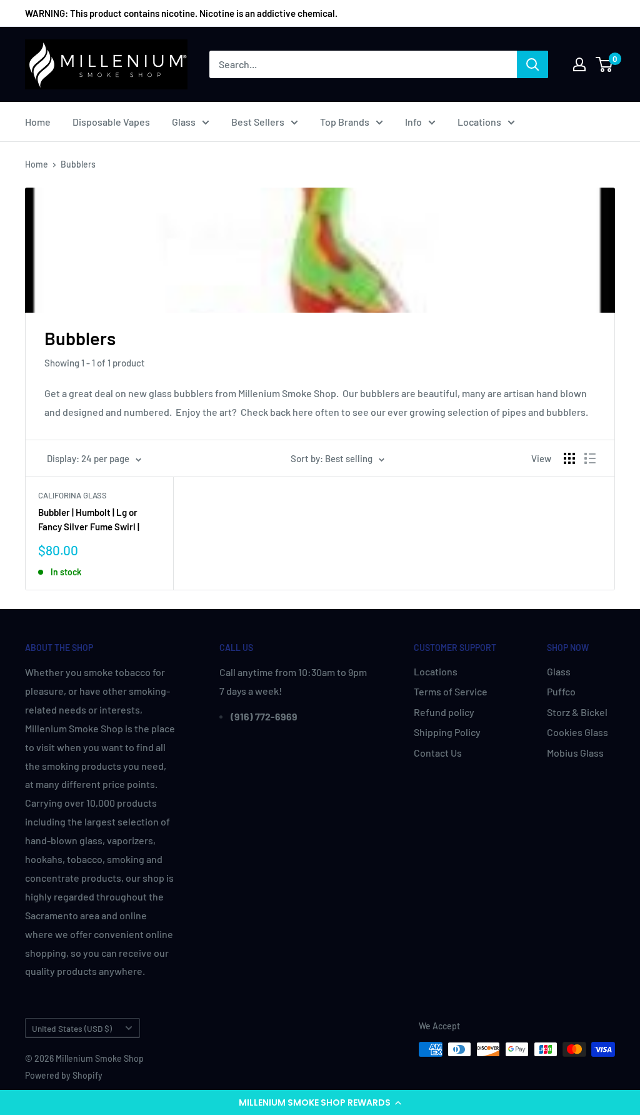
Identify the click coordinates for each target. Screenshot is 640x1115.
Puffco (561, 691)
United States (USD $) (72, 1028)
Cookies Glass (577, 732)
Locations (479, 122)
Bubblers (78, 164)
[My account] (579, 64)
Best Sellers (257, 122)
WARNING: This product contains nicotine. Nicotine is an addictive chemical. (181, 13)
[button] (320, 1102)
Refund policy (444, 712)
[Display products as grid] (569, 458)
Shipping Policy (447, 732)
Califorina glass (72, 495)
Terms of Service (451, 691)
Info (413, 122)
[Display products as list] (590, 458)
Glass (184, 122)
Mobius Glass (575, 753)
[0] (604, 64)
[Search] (532, 64)
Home (38, 122)
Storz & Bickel (577, 712)
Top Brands (344, 122)
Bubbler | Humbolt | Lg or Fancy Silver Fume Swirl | (88, 519)
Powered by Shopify (63, 1075)
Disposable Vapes (111, 122)
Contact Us (438, 753)
